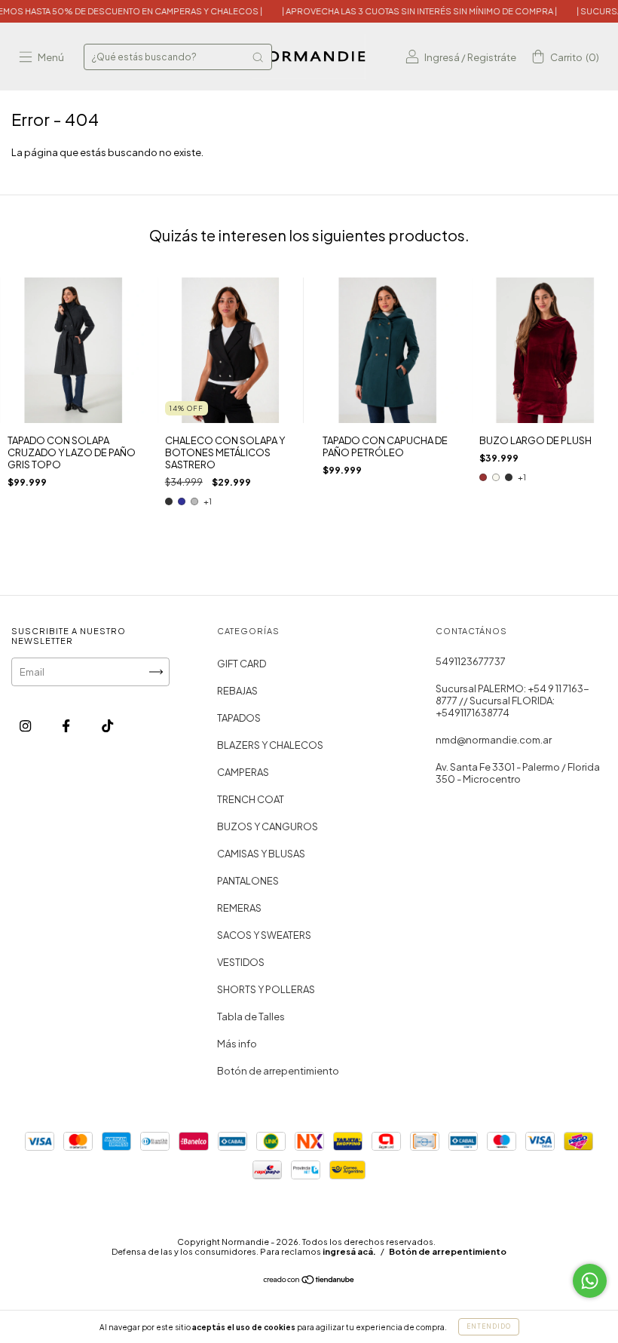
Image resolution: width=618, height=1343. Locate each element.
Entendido (489, 1326)
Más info (237, 1044)
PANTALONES (248, 881)
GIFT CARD (241, 664)
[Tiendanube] (309, 1281)
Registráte (491, 57)
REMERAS (239, 908)
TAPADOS (239, 718)
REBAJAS (237, 691)
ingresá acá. (349, 1251)
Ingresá (442, 57)
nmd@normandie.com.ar (494, 740)
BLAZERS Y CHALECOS (270, 745)
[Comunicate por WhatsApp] (590, 1281)
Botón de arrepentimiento (278, 1071)
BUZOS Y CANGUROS (267, 826)
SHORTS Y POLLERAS (266, 989)
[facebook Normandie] (66, 726)
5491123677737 (471, 661)
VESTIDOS (241, 962)
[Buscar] (258, 57)
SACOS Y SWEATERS (264, 935)
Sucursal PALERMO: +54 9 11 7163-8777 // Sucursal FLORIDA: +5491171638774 (512, 700)
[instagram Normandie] (26, 726)
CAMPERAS (243, 772)
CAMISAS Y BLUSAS (261, 854)
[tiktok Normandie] (107, 726)
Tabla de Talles (251, 1016)
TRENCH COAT (250, 799)
